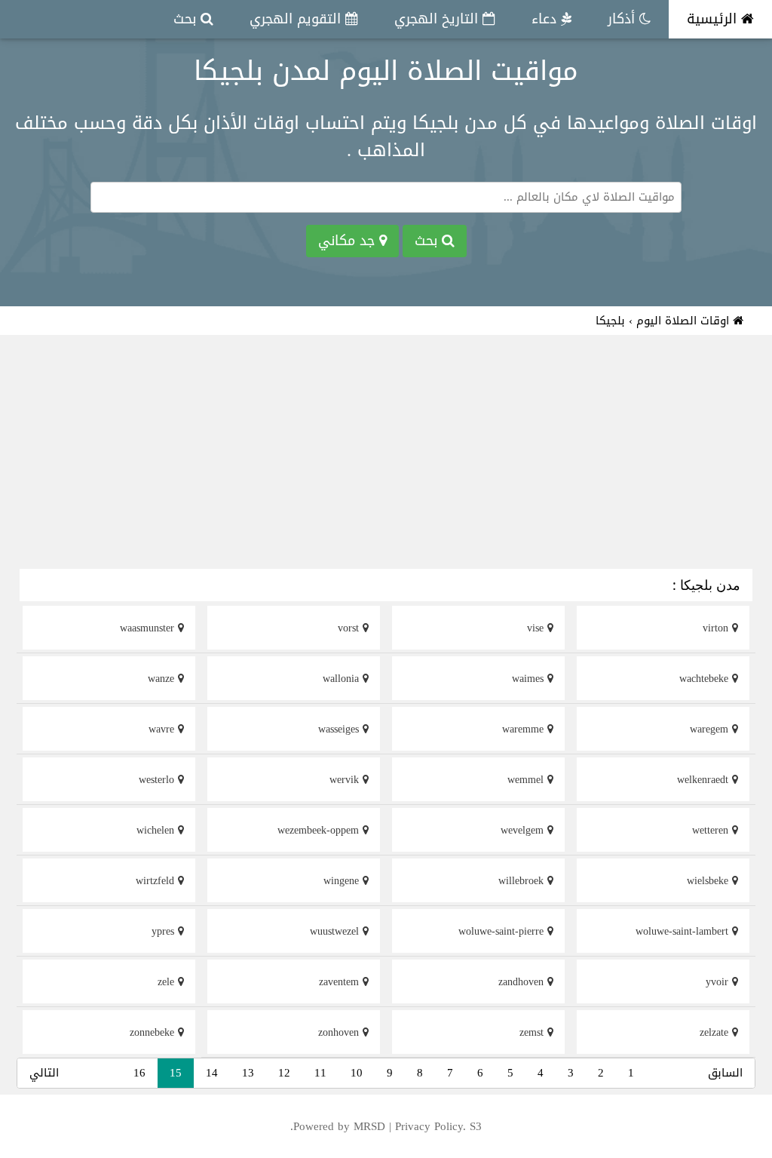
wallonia (343, 678)
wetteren (712, 830)
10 (357, 1072)
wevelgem (524, 830)
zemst (533, 1032)
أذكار (623, 19)
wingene (343, 881)
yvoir (719, 982)
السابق (725, 1072)
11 (320, 1072)
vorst (350, 628)
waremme (524, 729)
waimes (529, 678)
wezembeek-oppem (320, 830)
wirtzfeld (157, 881)
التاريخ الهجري (438, 19)
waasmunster (149, 628)
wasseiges (340, 729)
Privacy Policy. (430, 1126)
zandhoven (522, 982)
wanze (163, 678)
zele (168, 982)
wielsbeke (709, 881)
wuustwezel (336, 931)
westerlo (158, 779)
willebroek (522, 881)
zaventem (341, 982)
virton (717, 628)
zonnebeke (154, 1032)
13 (248, 1072)
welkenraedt (704, 779)
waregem (711, 729)
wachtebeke (705, 678)
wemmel (527, 779)
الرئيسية (714, 19)
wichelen (157, 830)
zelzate (716, 1032)
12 (284, 1072)
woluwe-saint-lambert (684, 931)
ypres (165, 931)
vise (537, 628)
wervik (346, 779)
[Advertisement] (386, 454)
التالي (44, 1072)
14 (212, 1072)
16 (139, 1072)
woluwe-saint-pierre (502, 931)
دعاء (546, 19)
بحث (187, 19)
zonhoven (340, 1032)
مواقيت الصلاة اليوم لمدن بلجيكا (386, 71)
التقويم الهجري (297, 19)
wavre (163, 729)
